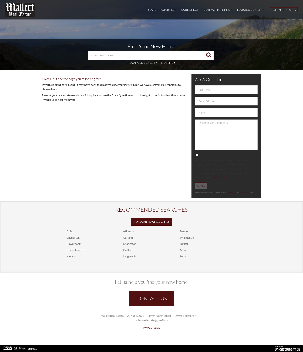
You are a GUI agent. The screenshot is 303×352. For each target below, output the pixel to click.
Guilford (128, 250)
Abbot (70, 231)
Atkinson (128, 231)
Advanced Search (141, 62)
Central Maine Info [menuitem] (217, 9)
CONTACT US (151, 298)
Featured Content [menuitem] (250, 9)
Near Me (167, 62)
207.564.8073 (135, 315)
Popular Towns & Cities (151, 221)
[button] (209, 55)
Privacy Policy (218, 177)
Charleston (73, 237)
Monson (71, 256)
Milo (183, 250)
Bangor (184, 231)
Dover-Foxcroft (76, 250)
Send (201, 185)
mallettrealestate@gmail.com (151, 320)
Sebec (183, 256)
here (95, 95)
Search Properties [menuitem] (161, 9)
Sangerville (129, 256)
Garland (128, 237)
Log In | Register (283, 9)
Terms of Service (244, 192)
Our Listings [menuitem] (189, 9)
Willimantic (187, 237)
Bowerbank (73, 243)
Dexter (184, 243)
